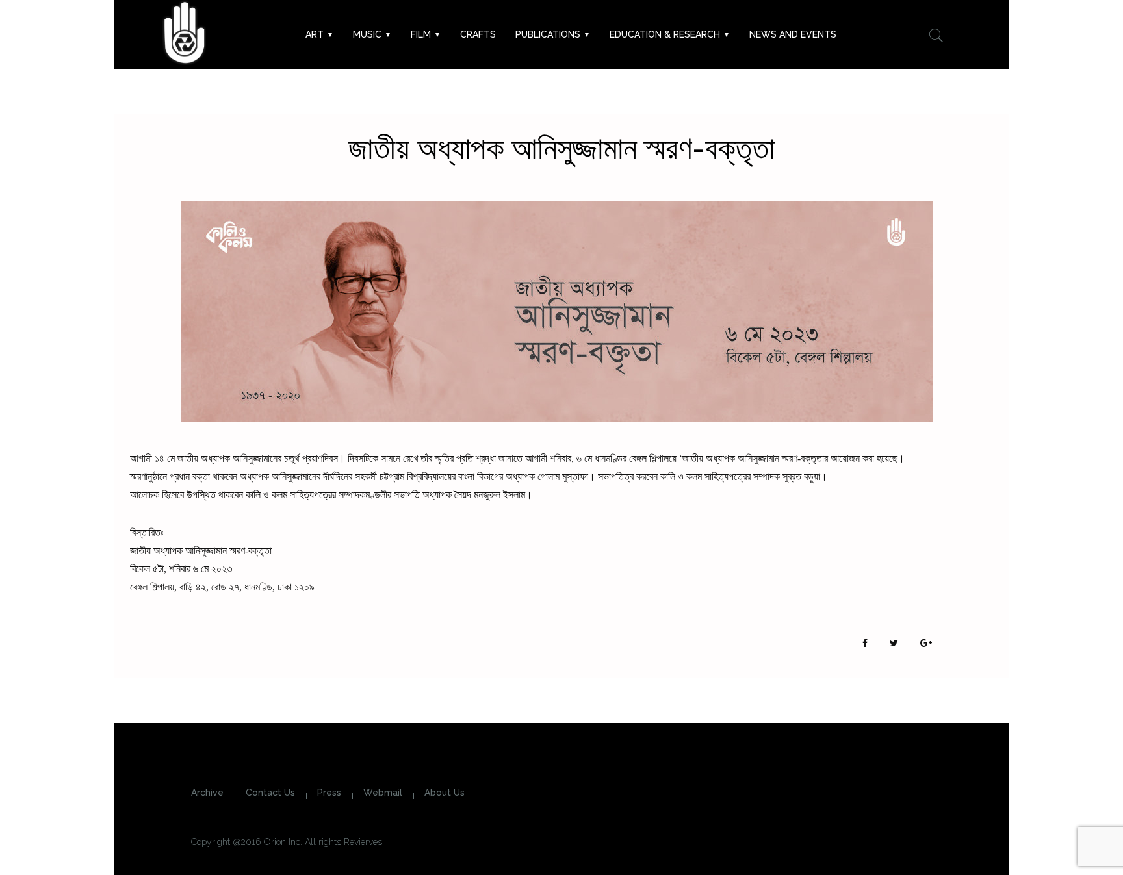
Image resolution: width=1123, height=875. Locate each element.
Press (329, 792)
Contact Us (270, 792)
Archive (207, 792)
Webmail (382, 792)
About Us (444, 792)
